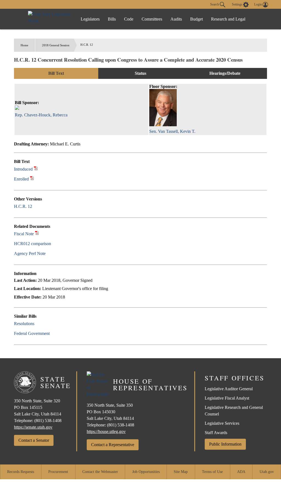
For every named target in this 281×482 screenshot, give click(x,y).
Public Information (225, 444)
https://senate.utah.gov (33, 427)
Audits (176, 19)
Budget (196, 19)
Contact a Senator (33, 440)
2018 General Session (55, 45)
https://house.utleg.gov (106, 431)
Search (215, 4)
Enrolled (21, 179)
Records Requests (20, 472)
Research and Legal (228, 19)
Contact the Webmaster (100, 472)
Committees (152, 19)
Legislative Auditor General (229, 388)
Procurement (58, 472)
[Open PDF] (36, 169)
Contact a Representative (112, 444)
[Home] (50, 19)
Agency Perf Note (30, 253)
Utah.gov (267, 472)
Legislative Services (222, 423)
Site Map (181, 472)
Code (128, 19)
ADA (241, 472)
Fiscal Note (24, 233)
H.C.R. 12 (23, 206)
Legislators (90, 19)
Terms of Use (212, 472)
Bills (112, 19)
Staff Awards (216, 432)
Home (24, 45)
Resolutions (24, 323)
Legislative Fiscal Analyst (227, 398)
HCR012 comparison (32, 243)
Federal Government (32, 333)
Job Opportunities (146, 472)
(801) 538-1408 (47, 420)
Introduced (23, 169)
